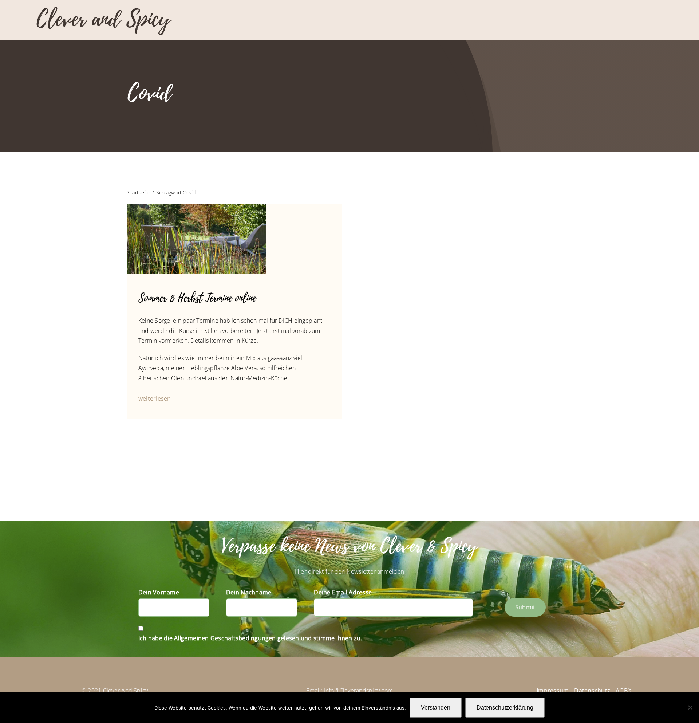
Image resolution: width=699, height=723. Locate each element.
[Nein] (690, 707)
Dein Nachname (248, 592)
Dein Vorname (158, 592)
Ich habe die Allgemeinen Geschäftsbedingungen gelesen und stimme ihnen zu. (250, 638)
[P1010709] (196, 207)
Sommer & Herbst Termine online (197, 298)
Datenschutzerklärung (505, 707)
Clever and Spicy (103, 19)
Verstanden (435, 707)
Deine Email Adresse (343, 592)
